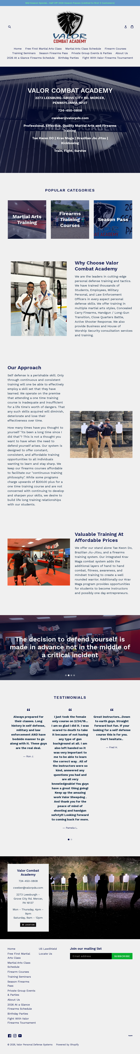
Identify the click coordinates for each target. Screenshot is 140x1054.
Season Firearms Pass (53, 53)
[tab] (66, 675)
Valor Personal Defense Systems (34, 1044)
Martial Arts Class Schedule (83, 48)
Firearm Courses (115, 48)
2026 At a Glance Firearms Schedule (31, 57)
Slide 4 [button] (74, 675)
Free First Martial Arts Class (43, 48)
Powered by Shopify (67, 1044)
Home (18, 48)
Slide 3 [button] (71, 675)
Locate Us (45, 953)
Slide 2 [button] (68, 675)
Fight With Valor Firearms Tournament (107, 57)
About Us (122, 53)
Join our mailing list (86, 949)
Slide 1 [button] (66, 675)
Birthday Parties (68, 57)
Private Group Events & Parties (92, 53)
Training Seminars (24, 53)
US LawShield (48, 948)
